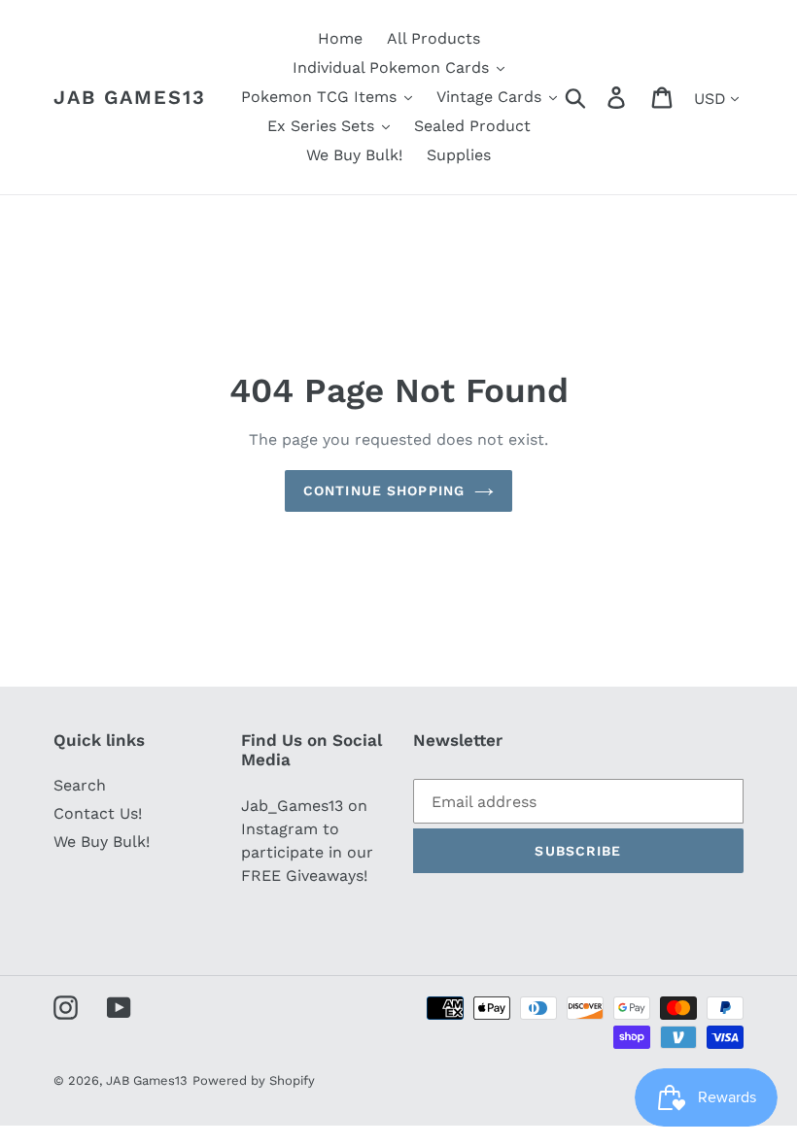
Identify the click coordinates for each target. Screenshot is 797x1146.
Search (79, 785)
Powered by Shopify (253, 1080)
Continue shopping (384, 490)
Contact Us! (97, 813)
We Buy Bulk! (101, 841)
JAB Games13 (129, 97)
